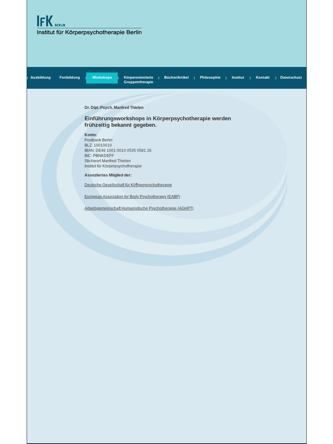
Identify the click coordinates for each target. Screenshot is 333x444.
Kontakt (263, 77)
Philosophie (210, 77)
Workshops (102, 77)
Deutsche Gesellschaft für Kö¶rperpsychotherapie (128, 185)
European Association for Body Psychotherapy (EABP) (132, 196)
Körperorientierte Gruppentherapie (138, 79)
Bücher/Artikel (176, 77)
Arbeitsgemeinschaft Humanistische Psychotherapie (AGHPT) (139, 208)
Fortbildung (70, 77)
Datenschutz (291, 77)
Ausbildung (41, 77)
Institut (238, 77)
